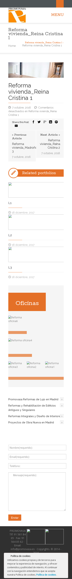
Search (60, 4)
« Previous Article (19, 136)
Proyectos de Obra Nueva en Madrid (31, 422)
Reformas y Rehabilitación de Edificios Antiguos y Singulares (32, 407)
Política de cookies (46, 574)
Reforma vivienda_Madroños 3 (22, 147)
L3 (10, 267)
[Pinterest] (56, 122)
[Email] (16, 126)
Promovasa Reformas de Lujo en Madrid (33, 399)
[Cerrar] (65, 556)
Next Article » (50, 135)
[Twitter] (39, 122)
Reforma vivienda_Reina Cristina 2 (50, 144)
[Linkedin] (50, 122)
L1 (10, 203)
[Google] (44, 122)
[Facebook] (33, 122)
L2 (10, 235)
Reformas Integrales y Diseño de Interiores (35, 416)
